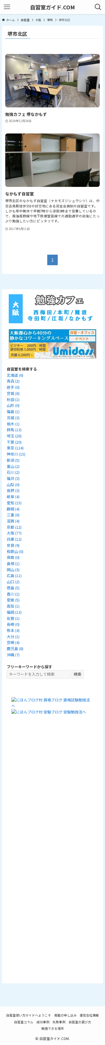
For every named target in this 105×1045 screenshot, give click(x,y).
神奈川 (16, 454)
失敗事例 (58, 1021)
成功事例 (42, 1021)
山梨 (13, 484)
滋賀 (13, 521)
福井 (13, 478)
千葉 (14, 442)
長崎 (13, 624)
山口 (13, 581)
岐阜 (13, 496)
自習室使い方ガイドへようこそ (28, 1015)
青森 (13, 381)
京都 (14, 527)
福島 (13, 411)
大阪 (14, 533)
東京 (15, 448)
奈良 (13, 545)
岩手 (13, 387)
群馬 (14, 429)
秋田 (13, 399)
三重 (13, 515)
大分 (13, 636)
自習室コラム (23, 1021)
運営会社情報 (89, 1015)
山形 (13, 405)
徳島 (13, 588)
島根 (13, 563)
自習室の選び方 (80, 1021)
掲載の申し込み (65, 1015)
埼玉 (14, 436)
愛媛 (13, 600)
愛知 (14, 502)
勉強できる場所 (52, 1028)
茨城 (13, 417)
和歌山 (15, 551)
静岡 (13, 509)
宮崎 (13, 642)
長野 (13, 490)
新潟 (13, 460)
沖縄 (13, 654)
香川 (13, 594)
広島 (14, 575)
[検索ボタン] (98, 7)
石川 (13, 472)
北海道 (15, 375)
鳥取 (13, 557)
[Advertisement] (52, 791)
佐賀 (13, 618)
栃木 (13, 424)
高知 (13, 606)
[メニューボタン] (7, 7)
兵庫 (14, 539)
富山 (13, 466)
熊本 (13, 630)
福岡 (14, 612)
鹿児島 (15, 648)
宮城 (13, 393)
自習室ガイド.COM (52, 7)
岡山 (13, 569)
